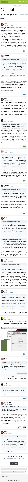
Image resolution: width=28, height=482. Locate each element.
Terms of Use (10, 480)
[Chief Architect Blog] (26, 5)
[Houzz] (23, 5)
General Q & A (11, 20)
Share (14, 469)
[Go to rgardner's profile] (2, 56)
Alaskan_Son (7, 402)
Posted (8, 25)
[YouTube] (17, 5)
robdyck (6, 120)
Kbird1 (6, 318)
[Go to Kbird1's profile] (2, 318)
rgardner (6, 55)
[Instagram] (19, 5)
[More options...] (26, 24)
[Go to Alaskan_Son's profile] (2, 403)
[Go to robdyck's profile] (2, 120)
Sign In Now (14, 463)
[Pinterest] (21, 5)
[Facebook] (15, 5)
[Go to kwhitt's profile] (2, 24)
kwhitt (3, 18)
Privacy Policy (17, 480)
